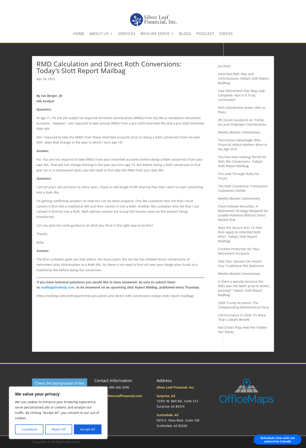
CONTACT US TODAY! (251, 4)
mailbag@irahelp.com (57, 287)
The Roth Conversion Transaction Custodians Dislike (243, 188)
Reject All (59, 429)
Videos (226, 34)
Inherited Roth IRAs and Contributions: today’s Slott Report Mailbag (243, 78)
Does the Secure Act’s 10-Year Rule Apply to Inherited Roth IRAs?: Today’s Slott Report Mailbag (240, 234)
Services (127, 34)
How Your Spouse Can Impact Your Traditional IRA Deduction (241, 263)
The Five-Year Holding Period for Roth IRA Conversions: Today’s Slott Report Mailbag (242, 161)
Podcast (205, 34)
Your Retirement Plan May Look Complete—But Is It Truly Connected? (241, 95)
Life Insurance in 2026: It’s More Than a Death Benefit (242, 317)
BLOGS (185, 34)
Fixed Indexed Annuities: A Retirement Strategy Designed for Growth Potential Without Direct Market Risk (243, 213)
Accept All (87, 429)
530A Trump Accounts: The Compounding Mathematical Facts (243, 305)
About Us (99, 34)
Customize (29, 429)
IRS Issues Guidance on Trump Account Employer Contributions (242, 122)
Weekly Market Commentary (239, 132)
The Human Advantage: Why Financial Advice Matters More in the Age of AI (242, 144)
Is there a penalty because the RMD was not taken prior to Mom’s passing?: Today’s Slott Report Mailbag (243, 288)
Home (78, 34)
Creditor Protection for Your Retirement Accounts (238, 251)
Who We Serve (155, 34)
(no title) (224, 66)
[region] (58, 413)
